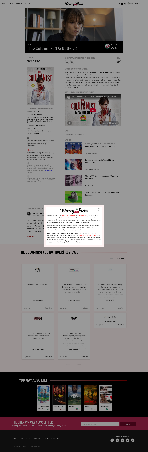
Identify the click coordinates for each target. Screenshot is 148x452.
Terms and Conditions (68, 216)
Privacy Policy (83, 216)
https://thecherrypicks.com (87, 235)
